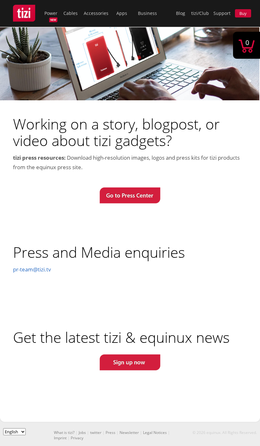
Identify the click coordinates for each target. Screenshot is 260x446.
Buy (243, 13)
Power (50, 13)
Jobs (82, 432)
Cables (70, 13)
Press (110, 432)
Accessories (96, 13)
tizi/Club (200, 13)
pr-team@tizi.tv (32, 269)
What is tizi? (64, 432)
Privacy (77, 438)
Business (147, 13)
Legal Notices (155, 432)
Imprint (60, 438)
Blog (180, 13)
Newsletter (129, 432)
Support (222, 13)
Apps (121, 13)
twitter (95, 432)
